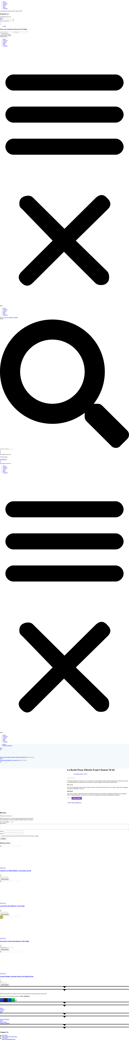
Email (2, 833)
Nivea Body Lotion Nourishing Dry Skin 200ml (14, 941)
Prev (1, 748)
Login (4, 26)
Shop (4, 7)
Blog (4, 5)
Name (2, 831)
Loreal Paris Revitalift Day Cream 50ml (12, 906)
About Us (5, 3)
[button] (1, 18)
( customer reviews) (79, 774)
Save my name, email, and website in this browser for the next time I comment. (20, 836)
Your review (3, 823)
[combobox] (7, 449)
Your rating (3, 821)
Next (1, 758)
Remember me (5, 33)
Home (4, 1)
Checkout (5, 8)
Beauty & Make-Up (7, 745)
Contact (5, 4)
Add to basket (77, 798)
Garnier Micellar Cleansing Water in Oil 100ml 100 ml (16, 976)
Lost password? (3, 35)
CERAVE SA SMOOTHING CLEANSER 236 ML (15, 871)
